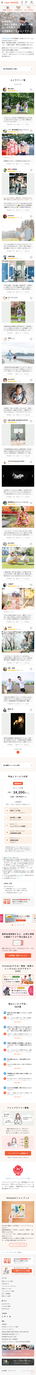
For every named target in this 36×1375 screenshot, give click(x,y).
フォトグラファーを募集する (18, 1153)
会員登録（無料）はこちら (18, 955)
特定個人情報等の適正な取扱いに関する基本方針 (15, 1331)
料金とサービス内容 (7, 1281)
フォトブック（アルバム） (9, 1286)
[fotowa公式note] (4, 1316)
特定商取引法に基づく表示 (9, 1336)
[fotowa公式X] (7, 1316)
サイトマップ (11, 1370)
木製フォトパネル (7, 1288)
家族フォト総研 (6, 1296)
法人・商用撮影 (6, 1293)
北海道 (14, 1252)
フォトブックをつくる (18, 1245)
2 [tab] (15, 925)
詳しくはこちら (17, 876)
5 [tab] (23, 925)
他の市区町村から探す (10, 69)
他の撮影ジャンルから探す (11, 765)
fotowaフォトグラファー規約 (10, 1326)
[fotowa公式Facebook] (10, 1316)
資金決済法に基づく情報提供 (10, 1339)
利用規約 (9, 857)
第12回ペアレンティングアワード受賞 (18, 1178)
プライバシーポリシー (8, 1329)
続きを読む (17, 1022)
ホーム (3, 1252)
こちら (17, 878)
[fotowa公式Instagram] (2, 1316)
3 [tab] (18, 925)
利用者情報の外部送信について (10, 1334)
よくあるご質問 (6, 1306)
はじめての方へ (6, 1304)
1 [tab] (12, 925)
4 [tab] (20, 925)
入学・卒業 (9, 1252)
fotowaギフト (5, 1283)
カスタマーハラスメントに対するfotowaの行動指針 (16, 1341)
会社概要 (4, 1370)
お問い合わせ (5, 1308)
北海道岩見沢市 (7, 38)
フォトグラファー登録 (8, 1291)
